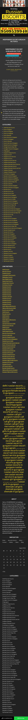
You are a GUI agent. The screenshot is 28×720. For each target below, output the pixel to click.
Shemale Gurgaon (8, 255)
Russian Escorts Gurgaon (10, 218)
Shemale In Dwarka (8, 257)
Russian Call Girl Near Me (10, 181)
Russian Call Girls (8, 183)
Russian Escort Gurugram (10, 197)
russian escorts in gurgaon (14, 466)
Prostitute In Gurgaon (9, 174)
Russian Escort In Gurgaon (10, 201)
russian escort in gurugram (14, 446)
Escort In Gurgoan (8, 133)
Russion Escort (7, 249)
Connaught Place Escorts (8, 275)
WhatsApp (21, 718)
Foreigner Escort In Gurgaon (11, 149)
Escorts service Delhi (7, 310)
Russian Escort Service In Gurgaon (12, 210)
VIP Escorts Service (7, 366)
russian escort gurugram (15, 439)
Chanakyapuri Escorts (8, 283)
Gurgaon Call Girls (7, 296)
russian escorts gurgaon (14, 461)
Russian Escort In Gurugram (11, 203)
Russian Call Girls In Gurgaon (11, 187)
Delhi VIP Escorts (7, 329)
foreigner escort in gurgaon (19, 393)
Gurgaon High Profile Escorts (10, 360)
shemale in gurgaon (14, 491)
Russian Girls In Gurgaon (10, 243)
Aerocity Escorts (6, 271)
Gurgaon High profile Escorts (10, 372)
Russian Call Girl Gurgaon (10, 176)
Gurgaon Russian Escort (10, 162)
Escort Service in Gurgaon (10, 137)
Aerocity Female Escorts (8, 337)
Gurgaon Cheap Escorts (10, 152)
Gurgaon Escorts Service (10, 160)
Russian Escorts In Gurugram (11, 224)
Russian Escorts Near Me (10, 226)
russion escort (22, 484)
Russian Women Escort (9, 247)
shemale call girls (14, 486)
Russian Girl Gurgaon (9, 234)
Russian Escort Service (9, 207)
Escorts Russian (8, 141)
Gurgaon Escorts (8, 158)
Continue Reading (14, 69)
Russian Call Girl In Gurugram (11, 180)
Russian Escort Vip (8, 214)
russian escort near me (20, 448)
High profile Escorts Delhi (9, 308)
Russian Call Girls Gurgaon (10, 185)
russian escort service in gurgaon (14, 458)
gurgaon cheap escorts (18, 395)
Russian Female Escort (9, 230)
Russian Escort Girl (8, 191)
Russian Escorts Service (8, 356)
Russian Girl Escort (8, 232)
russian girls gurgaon (13, 482)
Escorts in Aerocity (7, 335)
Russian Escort (7, 189)
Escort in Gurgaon (8, 131)
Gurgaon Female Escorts (8, 354)
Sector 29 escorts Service (9, 345)
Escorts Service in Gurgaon (11, 143)
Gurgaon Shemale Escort (10, 172)
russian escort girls (12, 436)
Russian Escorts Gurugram (10, 220)
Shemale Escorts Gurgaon (10, 253)
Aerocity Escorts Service (8, 333)
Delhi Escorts (5, 269)
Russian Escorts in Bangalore (9, 339)
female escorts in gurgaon (14, 391)
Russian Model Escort (9, 245)
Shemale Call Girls (8, 251)
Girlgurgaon (7, 151)
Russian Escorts (8, 216)
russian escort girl (14, 434)
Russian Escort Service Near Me (12, 212)
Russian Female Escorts (8, 368)
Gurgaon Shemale (8, 170)
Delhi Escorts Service (7, 325)
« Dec (3, 571)
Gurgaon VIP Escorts (7, 348)
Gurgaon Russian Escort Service (12, 164)
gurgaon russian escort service (14, 405)
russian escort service (14, 451)
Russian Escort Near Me (10, 205)
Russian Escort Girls (9, 193)
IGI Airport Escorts (7, 285)
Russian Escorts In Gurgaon (14, 53)
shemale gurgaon (14, 489)
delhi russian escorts (13, 385)
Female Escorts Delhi (7, 341)
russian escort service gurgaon (14, 454)
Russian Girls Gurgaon (9, 241)
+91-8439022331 (7, 718)
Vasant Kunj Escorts (7, 281)
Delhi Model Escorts (7, 331)
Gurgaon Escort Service (10, 156)
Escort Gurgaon (8, 129)
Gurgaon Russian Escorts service (12, 168)
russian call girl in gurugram (14, 420)
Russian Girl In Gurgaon (10, 236)
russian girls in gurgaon (14, 482)
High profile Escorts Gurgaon (10, 370)
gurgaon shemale (21, 412)
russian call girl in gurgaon (13, 417)
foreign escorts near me (9, 395)
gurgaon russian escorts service (12, 410)
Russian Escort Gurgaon (10, 195)
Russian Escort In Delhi (9, 199)
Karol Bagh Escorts (7, 279)
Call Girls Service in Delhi (8, 323)
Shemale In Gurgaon (9, 259)
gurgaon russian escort (14, 399)
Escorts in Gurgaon (8, 139)
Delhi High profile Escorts (9, 306)
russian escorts (10, 450)
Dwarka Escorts (6, 273)
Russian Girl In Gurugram (12, 55)
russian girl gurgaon (12, 479)
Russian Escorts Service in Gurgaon (13, 228)
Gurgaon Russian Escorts (10, 166)
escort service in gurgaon (11, 388)
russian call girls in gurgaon (13, 429)
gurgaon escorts (14, 397)
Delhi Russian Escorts (9, 127)
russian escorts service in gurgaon (14, 475)
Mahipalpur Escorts (7, 277)
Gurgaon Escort (8, 154)
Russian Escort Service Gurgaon (12, 209)
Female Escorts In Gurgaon (10, 145)
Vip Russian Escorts (9, 261)
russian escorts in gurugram (14, 468)
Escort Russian (7, 135)
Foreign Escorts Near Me (10, 147)
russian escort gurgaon (13, 437)
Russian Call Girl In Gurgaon (11, 178)
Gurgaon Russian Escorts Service (10, 343)
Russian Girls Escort (9, 239)
